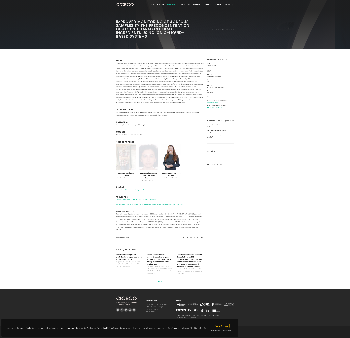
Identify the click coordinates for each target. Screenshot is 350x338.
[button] (158, 281)
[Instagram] (130, 310)
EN (229, 4)
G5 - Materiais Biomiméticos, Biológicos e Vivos (131, 190)
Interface (207, 4)
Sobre (152, 4)
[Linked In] (118, 310)
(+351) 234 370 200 (152, 309)
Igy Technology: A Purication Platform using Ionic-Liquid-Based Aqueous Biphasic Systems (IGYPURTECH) (149, 204)
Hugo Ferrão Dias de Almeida (126, 174)
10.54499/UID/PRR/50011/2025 (198, 316)
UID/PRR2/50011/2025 (213, 316)
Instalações (185, 4)
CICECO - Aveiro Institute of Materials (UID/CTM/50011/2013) (136, 199)
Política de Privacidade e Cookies (221, 330)
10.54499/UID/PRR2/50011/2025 (187, 317)
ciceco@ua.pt (150, 311)
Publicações (230, 29)
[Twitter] (126, 310)
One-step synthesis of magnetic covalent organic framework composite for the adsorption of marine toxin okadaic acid (128, 259)
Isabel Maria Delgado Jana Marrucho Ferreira (148, 175)
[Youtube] (134, 310)
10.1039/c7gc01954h (214, 102)
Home (212, 29)
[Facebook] (122, 310)
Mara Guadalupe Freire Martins (171, 174)
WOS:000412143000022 (215, 107)
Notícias (160, 4)
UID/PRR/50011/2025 (181, 316)
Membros (196, 4)
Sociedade (217, 4)
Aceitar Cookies (221, 326)
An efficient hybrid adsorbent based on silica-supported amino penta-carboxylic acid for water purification (189, 258)
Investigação (172, 4)
